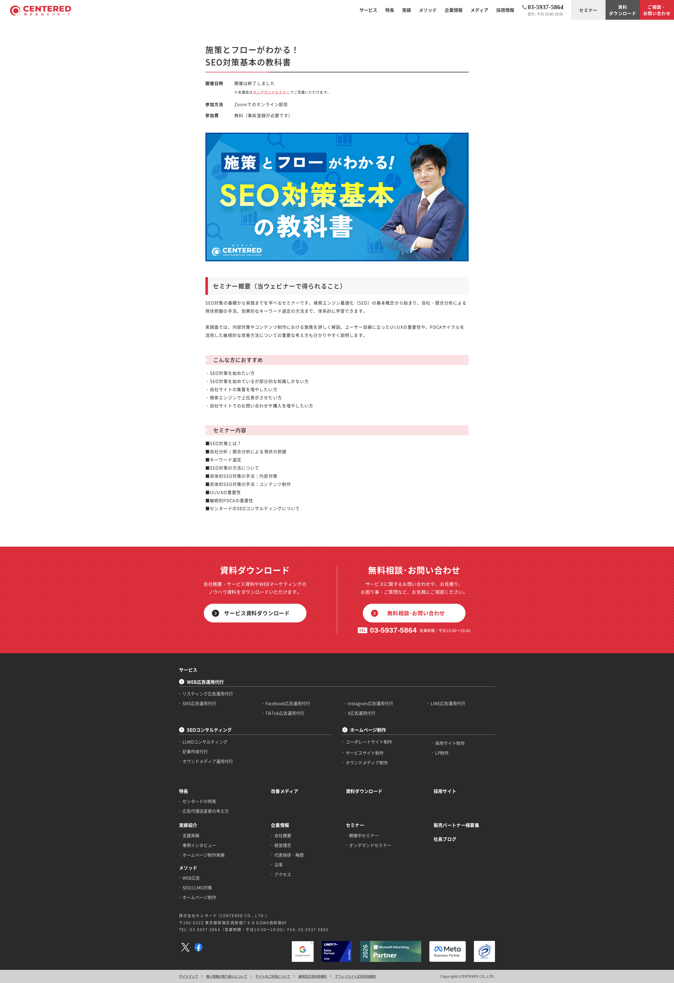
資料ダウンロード (622, 10)
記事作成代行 (195, 751)
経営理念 (282, 845)
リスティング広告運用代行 (207, 693)
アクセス (282, 874)
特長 (183, 791)
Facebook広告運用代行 (287, 703)
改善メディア (284, 791)
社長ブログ (445, 839)
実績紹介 (188, 825)
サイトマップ (188, 976)
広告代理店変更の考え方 (205, 811)
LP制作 (442, 753)
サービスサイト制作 (365, 753)
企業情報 (280, 825)
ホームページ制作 (368, 729)
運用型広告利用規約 (312, 976)
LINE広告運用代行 (448, 703)
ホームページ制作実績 (203, 855)
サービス (188, 669)
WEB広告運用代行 (205, 681)
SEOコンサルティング (209, 729)
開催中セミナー (364, 835)
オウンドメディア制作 (367, 762)
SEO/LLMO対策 (197, 887)
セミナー (588, 10)
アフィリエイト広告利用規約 (355, 976)
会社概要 (282, 835)
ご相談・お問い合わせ (657, 10)
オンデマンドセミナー (271, 91)
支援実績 (190, 835)
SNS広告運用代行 (199, 703)
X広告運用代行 (361, 713)
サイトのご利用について (272, 976)
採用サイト (445, 791)
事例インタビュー (199, 845)
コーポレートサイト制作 (369, 742)
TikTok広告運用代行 (284, 713)
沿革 (278, 864)
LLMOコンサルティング (204, 742)
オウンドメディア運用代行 (207, 761)
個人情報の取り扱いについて (226, 976)
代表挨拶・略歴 (289, 855)
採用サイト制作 (450, 743)
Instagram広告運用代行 (370, 703)
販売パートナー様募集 (456, 825)
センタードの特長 (199, 801)
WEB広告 (191, 878)
